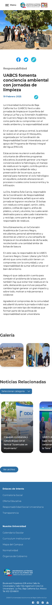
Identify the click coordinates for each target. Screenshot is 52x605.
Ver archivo (9, 469)
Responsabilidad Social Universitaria (23, 507)
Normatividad (10, 550)
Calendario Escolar (13, 532)
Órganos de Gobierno (15, 556)
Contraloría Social (13, 495)
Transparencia (11, 513)
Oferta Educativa (12, 501)
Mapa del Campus (13, 544)
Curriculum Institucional (16, 538)
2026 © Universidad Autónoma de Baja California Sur (26, 598)
